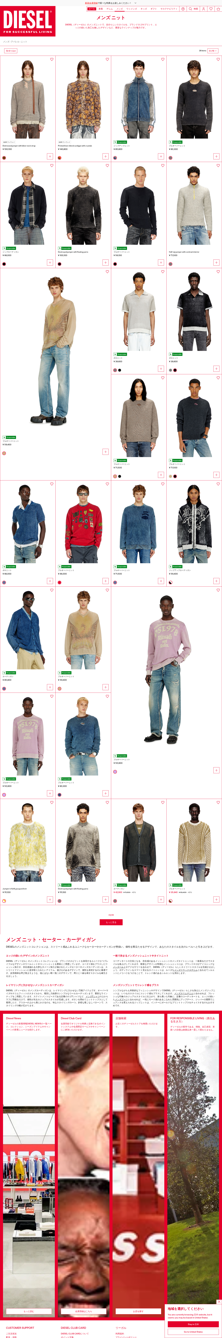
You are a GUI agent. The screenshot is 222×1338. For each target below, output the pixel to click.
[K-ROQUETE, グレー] (138, 840)
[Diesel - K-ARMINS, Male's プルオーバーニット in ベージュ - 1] (55, 351)
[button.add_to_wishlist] (52, 59)
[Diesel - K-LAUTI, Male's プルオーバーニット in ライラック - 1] (166, 669)
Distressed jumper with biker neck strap (19, 146)
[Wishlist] (211, 9)
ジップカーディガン (11, 252)
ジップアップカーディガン (180, 570)
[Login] (203, 9)
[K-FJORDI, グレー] (83, 840)
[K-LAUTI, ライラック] (27, 734)
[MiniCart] (218, 9)
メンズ (6, 41)
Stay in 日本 (193, 1324)
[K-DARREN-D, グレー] (194, 97)
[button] (111, 3)
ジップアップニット (122, 146)
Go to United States (193, 1332)
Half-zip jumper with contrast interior (184, 252)
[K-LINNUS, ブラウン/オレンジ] (83, 97)
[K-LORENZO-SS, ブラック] (194, 309)
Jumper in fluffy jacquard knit (15, 889)
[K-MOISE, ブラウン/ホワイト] (194, 840)
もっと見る (111, 922)
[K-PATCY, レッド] (83, 521)
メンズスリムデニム (183, 993)
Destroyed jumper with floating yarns (73, 252)
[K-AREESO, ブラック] (194, 415)
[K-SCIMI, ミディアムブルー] (27, 628)
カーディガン (8, 676)
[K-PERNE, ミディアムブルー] (138, 521)
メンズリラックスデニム (186, 970)
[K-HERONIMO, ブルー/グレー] (138, 97)
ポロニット (118, 358)
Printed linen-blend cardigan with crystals (75, 146)
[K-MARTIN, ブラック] (138, 203)
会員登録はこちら (83, 1311)
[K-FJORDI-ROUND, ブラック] (83, 203)
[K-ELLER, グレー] (194, 203)
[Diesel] (28, 21)
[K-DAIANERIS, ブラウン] (27, 97)
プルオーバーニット (177, 146)
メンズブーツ (121, 999)
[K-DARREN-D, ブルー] (83, 734)
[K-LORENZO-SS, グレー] (138, 309)
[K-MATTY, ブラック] (27, 203)
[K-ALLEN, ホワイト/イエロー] (27, 840)
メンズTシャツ (93, 996)
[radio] (4, 157)
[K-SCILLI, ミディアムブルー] (27, 521)
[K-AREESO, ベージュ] (138, 415)
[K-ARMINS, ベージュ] (83, 628)
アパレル (15, 41)
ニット (24, 41)
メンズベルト (119, 967)
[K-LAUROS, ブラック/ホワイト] (194, 521)
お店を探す (138, 1311)
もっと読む (29, 1311)
